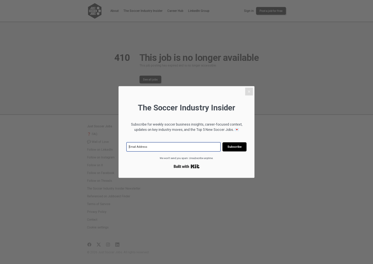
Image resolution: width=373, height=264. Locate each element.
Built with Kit (187, 166)
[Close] (249, 91)
